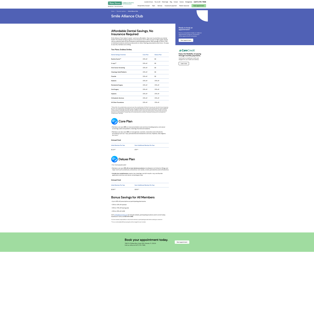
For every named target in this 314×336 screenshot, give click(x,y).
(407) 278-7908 (140, 245)
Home (112, 11)
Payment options (121, 11)
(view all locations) (118, 6)
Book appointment (186, 40)
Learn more (184, 63)
